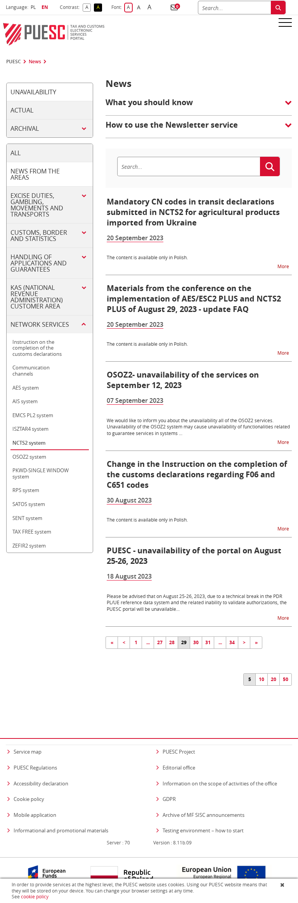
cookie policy (35, 897)
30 (196, 642)
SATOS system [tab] (28, 504)
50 (285, 679)
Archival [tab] (24, 128)
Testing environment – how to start (203, 830)
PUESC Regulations (35, 767)
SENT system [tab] (27, 518)
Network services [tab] (39, 324)
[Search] (278, 7)
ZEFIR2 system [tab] (29, 545)
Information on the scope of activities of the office (220, 783)
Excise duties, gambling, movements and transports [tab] (36, 204)
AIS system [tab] (25, 401)
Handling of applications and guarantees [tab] (38, 263)
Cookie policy (29, 799)
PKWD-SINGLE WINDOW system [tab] (40, 473)
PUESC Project (179, 751)
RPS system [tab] (25, 490)
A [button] (88, 7)
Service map (28, 751)
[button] (174, 7)
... (148, 642)
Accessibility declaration (41, 783)
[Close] (283, 885)
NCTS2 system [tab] (28, 442)
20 (273, 679)
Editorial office (179, 767)
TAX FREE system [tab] (31, 531)
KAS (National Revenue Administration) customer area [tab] (36, 296)
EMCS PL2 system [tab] (32, 415)
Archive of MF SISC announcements (203, 814)
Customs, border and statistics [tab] (38, 235)
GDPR (169, 799)
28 (172, 642)
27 (160, 642)
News (35, 62)
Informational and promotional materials (61, 830)
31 (208, 642)
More (283, 266)
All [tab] (15, 153)
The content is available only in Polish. (147, 257)
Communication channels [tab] (31, 370)
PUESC (13, 62)
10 (261, 679)
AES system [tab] (25, 387)
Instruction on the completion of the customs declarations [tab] (37, 347)
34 (232, 642)
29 (184, 642)
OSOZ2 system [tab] (29, 456)
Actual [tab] (21, 110)
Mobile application (35, 814)
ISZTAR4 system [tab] (30, 428)
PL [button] (34, 7)
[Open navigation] (285, 22)
